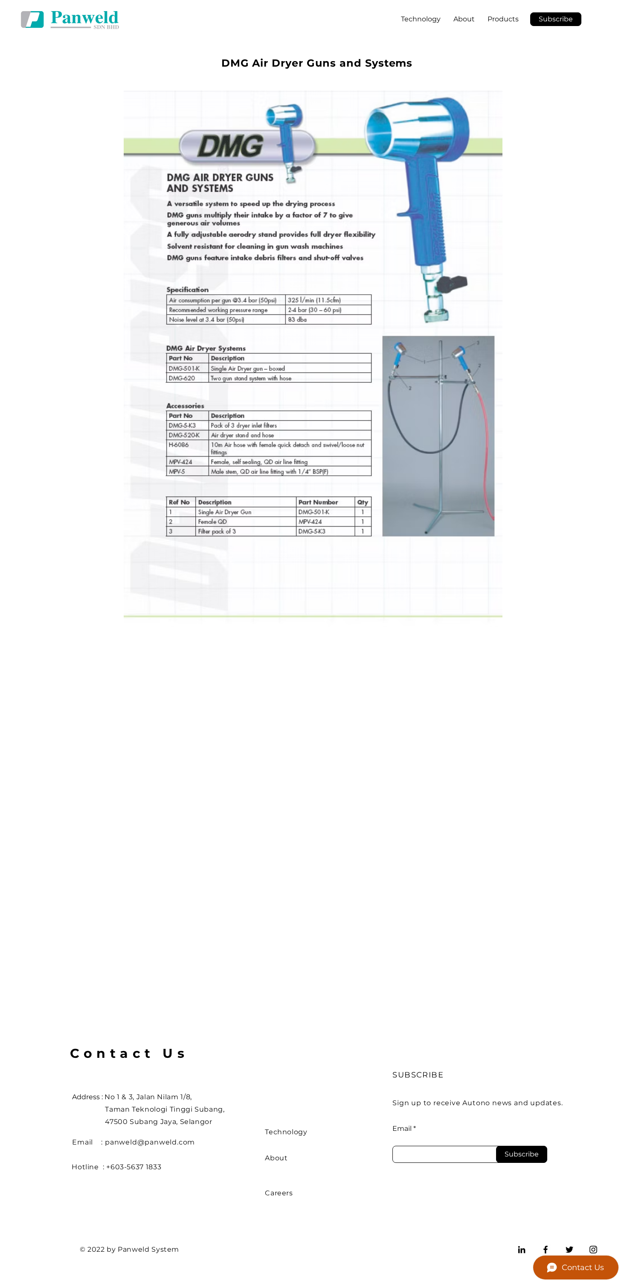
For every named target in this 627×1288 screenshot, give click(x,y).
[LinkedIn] (522, 1249)
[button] (555, 19)
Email (402, 1128)
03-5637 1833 (138, 1167)
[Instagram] (593, 1249)
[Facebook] (545, 1249)
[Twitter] (569, 1249)
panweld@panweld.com (150, 1142)
